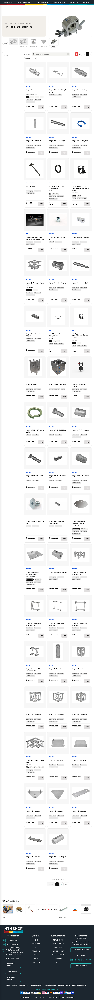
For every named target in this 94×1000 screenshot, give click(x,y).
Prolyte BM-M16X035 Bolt (57, 430)
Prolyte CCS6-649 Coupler (80, 237)
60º (31, 767)
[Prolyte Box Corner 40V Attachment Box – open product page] (35, 606)
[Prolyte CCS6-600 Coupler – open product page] (81, 72)
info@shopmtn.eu (13, 944)
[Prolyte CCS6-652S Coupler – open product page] (58, 555)
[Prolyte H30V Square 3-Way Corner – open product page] (35, 265)
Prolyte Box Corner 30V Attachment (79, 624)
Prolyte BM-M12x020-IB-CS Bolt (35, 522)
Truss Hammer (30, 186)
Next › (66, 884)
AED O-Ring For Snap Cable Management (58, 335)
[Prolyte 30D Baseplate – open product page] (58, 793)
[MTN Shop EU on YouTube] (86, 959)
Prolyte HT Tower (31, 384)
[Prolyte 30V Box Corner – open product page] (81, 697)
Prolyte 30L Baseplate (79, 811)
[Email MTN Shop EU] (90, 959)
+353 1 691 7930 (12, 940)
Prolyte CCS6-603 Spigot (57, 141)
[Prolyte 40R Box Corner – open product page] (81, 651)
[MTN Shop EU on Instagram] (79, 959)
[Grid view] (76, 54)
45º (27, 767)
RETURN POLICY (58, 951)
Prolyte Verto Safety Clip (80, 141)
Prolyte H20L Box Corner (57, 669)
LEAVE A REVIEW (81, 966)
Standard (28, 290)
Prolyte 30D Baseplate (56, 811)
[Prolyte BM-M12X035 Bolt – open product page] (35, 458)
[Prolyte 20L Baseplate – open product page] (35, 839)
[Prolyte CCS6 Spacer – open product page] (35, 72)
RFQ (36, 947)
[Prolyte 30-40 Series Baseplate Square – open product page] (35, 555)
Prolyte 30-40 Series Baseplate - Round (78, 522)
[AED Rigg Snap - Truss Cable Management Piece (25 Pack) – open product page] (81, 169)
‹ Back (5, 43)
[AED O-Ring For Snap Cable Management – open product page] (58, 316)
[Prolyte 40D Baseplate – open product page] (35, 793)
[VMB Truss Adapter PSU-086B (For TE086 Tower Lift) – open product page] (35, 220)
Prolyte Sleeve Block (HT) (57, 384)
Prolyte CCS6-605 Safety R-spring (58, 91)
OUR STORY (36, 944)
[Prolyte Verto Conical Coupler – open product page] (35, 316)
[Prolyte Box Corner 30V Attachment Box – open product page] (35, 651)
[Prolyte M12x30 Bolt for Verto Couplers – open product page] (58, 504)
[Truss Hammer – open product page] (35, 169)
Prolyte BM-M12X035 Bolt (34, 476)
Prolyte (28, 86)
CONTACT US (12, 971)
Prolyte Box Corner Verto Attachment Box (80, 573)
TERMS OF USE (58, 940)
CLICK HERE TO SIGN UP (81, 950)
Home (5, 23)
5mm (32, 97)
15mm (41, 97)
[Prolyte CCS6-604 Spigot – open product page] (81, 265)
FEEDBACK (36, 962)
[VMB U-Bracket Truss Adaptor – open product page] (81, 367)
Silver (79, 195)
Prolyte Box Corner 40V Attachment (56, 624)
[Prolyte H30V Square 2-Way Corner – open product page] (35, 743)
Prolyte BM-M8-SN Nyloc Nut (57, 238)
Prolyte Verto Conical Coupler (32, 335)
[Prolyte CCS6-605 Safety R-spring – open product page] (58, 72)
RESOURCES (36, 951)
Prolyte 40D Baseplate (33, 811)
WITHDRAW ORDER (11, 978)
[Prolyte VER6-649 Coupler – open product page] (81, 458)
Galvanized (84, 528)
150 (50, 341)
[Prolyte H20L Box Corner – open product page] (58, 651)
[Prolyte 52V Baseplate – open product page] (58, 743)
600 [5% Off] (56, 341)
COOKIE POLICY (53, 997)
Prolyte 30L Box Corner (33, 141)
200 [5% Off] (55, 193)
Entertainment (12, 23)
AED (50, 183)
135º (43, 767)
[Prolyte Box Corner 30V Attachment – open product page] (81, 606)
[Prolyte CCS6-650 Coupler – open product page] (58, 265)
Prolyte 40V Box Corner (56, 714)
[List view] (80, 54)
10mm (36, 97)
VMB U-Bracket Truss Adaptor (79, 385)
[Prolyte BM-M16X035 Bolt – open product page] (58, 412)
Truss (19, 23)
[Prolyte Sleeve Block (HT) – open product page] (58, 367)
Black (73, 195)
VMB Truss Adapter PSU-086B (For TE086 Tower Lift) (35, 238)
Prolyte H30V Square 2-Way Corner (35, 761)
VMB (27, 234)
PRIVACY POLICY (58, 944)
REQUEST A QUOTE (11, 964)
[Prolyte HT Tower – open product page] (35, 367)
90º (35, 767)
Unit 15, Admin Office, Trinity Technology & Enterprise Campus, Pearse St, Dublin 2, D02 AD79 (14, 951)
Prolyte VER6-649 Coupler (80, 476)
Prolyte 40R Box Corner (79, 669)
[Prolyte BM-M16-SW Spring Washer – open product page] (35, 412)
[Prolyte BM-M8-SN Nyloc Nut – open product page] (58, 220)
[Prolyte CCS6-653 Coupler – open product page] (58, 839)
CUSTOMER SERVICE (58, 936)
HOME (36, 940)
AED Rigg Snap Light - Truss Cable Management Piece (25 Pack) (81, 336)
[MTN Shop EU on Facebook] (75, 959)
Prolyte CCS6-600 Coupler (80, 90)
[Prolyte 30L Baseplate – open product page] (81, 793)
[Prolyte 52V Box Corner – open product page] (35, 697)
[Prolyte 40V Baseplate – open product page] (81, 743)
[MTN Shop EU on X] (83, 959)
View (41, 107)
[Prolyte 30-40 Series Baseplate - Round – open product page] (81, 504)
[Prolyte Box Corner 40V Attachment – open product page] (58, 606)
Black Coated (75, 528)
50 (50, 193)
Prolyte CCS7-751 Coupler (80, 430)
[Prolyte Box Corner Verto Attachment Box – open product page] (81, 555)
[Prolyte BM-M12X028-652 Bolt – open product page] (58, 458)
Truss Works (30, 183)
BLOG (36, 958)
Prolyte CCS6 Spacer (32, 90)
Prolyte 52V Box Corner (33, 714)
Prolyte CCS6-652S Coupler (58, 572)
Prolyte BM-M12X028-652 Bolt (57, 477)
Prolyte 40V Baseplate (79, 760)
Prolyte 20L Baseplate (33, 857)
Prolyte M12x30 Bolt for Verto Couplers (56, 522)
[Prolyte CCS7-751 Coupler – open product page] (81, 412)
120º (39, 767)
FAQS (58, 962)
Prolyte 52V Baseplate (56, 760)
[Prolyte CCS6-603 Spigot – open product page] (58, 123)
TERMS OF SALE (58, 947)
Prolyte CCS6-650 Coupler (57, 283)
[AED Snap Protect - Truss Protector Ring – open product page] (58, 169)
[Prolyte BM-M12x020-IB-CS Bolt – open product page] (35, 504)
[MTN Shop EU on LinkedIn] (71, 959)
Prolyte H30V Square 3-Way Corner (35, 284)
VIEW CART (58, 958)
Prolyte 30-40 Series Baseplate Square (32, 573)
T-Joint (35, 290)
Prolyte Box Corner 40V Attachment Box (33, 624)
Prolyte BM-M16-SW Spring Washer (35, 431)
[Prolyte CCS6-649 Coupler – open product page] (81, 220)
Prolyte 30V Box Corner (79, 714)
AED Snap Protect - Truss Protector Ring (57, 187)
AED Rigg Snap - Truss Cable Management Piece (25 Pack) (80, 188)
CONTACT (36, 955)
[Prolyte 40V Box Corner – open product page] (58, 697)
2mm (27, 97)
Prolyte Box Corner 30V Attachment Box (33, 670)
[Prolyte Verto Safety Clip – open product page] (81, 123)
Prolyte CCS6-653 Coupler (57, 857)
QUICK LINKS (36, 936)
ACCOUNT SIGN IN (58, 955)
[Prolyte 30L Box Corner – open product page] (35, 123)
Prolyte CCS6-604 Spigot (80, 283)
